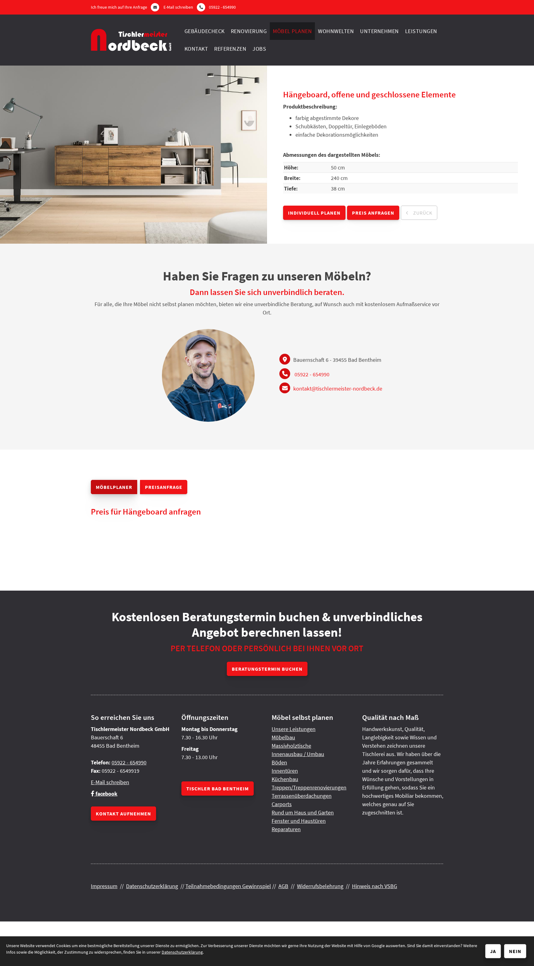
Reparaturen (286, 829)
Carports (282, 804)
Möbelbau (283, 737)
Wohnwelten (336, 31)
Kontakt (196, 48)
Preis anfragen (373, 213)
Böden (279, 762)
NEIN (515, 951)
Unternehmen (379, 31)
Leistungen (421, 31)
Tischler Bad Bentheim (217, 788)
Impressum (104, 886)
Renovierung (249, 31)
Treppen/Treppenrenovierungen (309, 787)
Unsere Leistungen (294, 729)
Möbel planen (292, 31)
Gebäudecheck (204, 31)
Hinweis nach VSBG (374, 886)
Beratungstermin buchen (267, 669)
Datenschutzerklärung (152, 886)
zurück (422, 213)
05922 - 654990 (222, 7)
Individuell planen (314, 213)
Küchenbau (285, 779)
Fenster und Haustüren (299, 820)
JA (493, 951)
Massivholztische (291, 745)
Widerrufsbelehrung (320, 886)
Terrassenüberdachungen (302, 795)
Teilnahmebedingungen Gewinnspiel (228, 886)
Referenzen (230, 48)
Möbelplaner (114, 487)
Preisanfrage (163, 487)
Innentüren (285, 770)
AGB (283, 886)
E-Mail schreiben (178, 7)
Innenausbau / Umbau (298, 754)
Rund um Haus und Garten (303, 812)
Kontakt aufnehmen (123, 813)
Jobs (259, 48)
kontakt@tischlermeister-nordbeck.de (337, 388)
